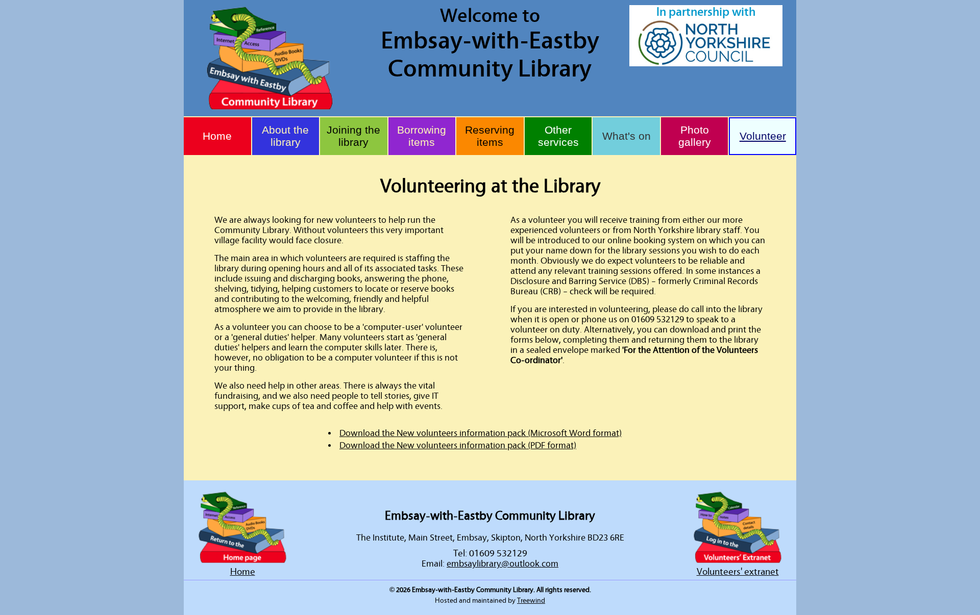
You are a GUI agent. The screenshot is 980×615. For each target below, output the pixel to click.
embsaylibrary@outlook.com (502, 564)
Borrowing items (421, 136)
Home (217, 136)
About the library (285, 136)
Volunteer (763, 136)
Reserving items (489, 136)
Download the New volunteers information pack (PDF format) (457, 446)
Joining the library (353, 136)
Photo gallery (694, 136)
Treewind (531, 601)
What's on (626, 136)
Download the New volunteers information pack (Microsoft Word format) (480, 433)
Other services (558, 136)
